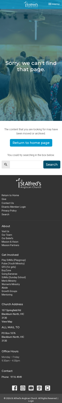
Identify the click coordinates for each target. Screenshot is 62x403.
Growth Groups (9, 291)
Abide (5, 287)
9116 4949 (16, 376)
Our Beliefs (7, 238)
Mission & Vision (10, 241)
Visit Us (5, 231)
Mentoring (7, 294)
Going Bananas (9, 274)
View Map (7, 321)
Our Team (7, 235)
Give (4, 199)
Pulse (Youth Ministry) (13, 263)
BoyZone (6, 270)
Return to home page (31, 143)
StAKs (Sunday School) (14, 277)
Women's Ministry (11, 284)
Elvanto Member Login (14, 206)
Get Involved (10, 254)
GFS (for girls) (9, 267)
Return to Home (10, 195)
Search (52, 165)
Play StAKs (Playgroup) (14, 260)
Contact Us (8, 203)
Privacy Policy (9, 210)
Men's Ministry (9, 280)
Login (31, 401)
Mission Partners (10, 245)
